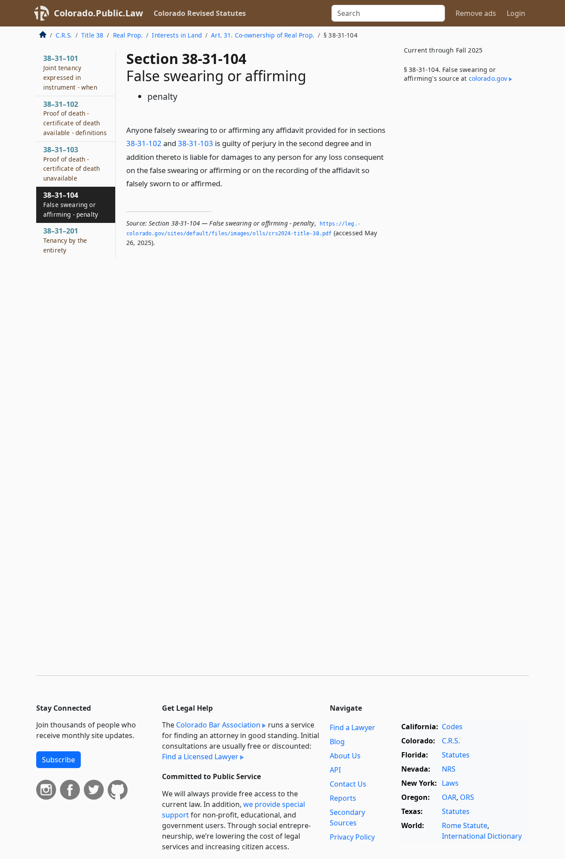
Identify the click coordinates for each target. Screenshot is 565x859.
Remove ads (476, 13)
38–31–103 (71, 163)
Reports (343, 798)
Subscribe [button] (58, 760)
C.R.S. (64, 35)
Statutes (456, 755)
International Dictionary (482, 836)
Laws (450, 783)
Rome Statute (464, 825)
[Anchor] (227, 183)
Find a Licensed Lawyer (200, 756)
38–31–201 (65, 240)
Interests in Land (177, 35)
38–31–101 (70, 72)
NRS (449, 769)
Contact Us (348, 784)
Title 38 (92, 35)
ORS (467, 797)
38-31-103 (195, 143)
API (335, 770)
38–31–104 (70, 204)
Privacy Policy (352, 837)
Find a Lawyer (352, 727)
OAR (449, 797)
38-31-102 (144, 143)
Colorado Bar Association (218, 725)
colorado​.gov (488, 78)
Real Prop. (128, 35)
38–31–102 (75, 118)
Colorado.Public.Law (98, 13)
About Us (345, 756)
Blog (337, 741)
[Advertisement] (462, 235)
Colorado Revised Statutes (200, 13)
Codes (452, 726)
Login (516, 13)
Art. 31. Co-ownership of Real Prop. (262, 35)
